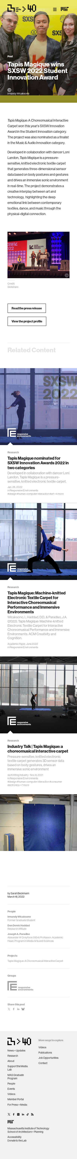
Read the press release (27, 308)
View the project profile (27, 321)
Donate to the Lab (17, 1140)
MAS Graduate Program (15, 1076)
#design (11, 493)
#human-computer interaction (33, 493)
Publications (45, 1052)
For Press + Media (17, 1104)
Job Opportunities (48, 1057)
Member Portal (15, 1099)
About (10, 1061)
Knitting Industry (20, 775)
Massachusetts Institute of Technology (28, 1128)
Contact (42, 1063)
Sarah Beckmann (20, 893)
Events (11, 1088)
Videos (11, 1094)
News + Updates (16, 1050)
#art (52, 493)
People (11, 1083)
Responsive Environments (24, 490)
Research (12, 1055)
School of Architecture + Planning (25, 1131)
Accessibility (14, 1137)
